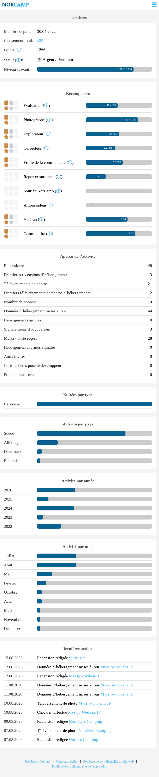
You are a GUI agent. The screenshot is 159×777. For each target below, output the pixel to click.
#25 (40, 40)
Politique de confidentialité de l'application (79, 766)
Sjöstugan (77, 657)
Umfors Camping (83, 739)
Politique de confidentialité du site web (108, 761)
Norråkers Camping (85, 721)
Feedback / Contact (37, 761)
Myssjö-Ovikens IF (116, 667)
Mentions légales (67, 761)
